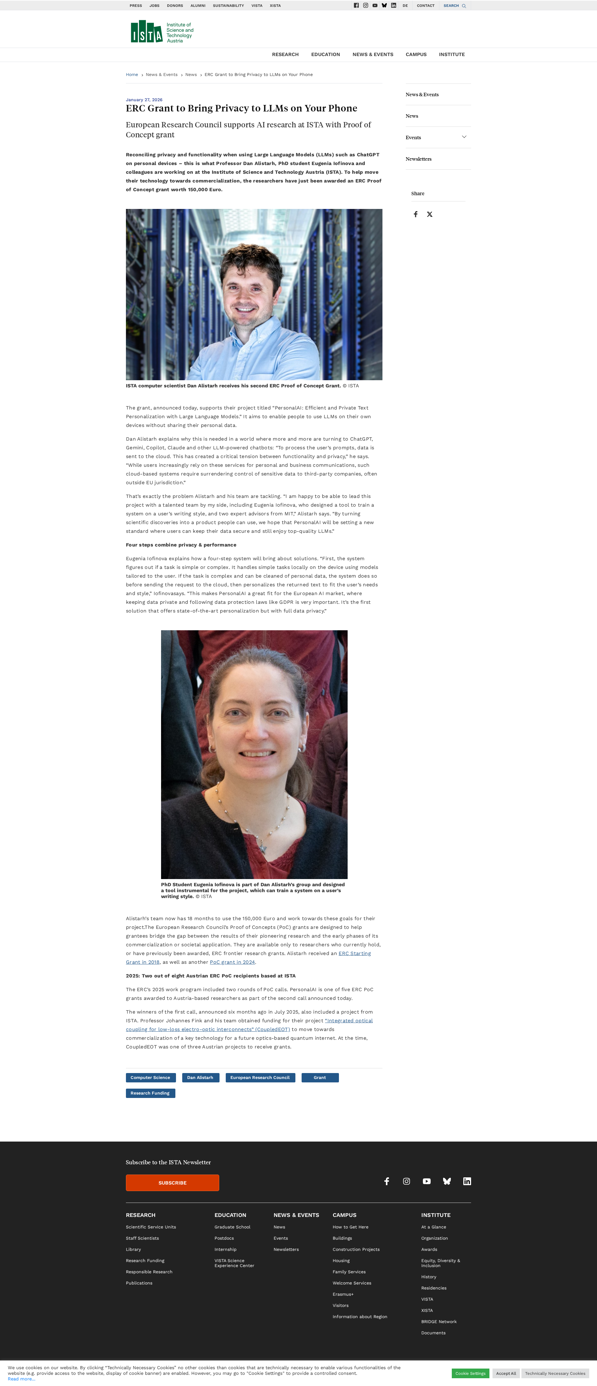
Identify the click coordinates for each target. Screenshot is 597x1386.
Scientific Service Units (151, 1226)
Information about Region (360, 1316)
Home (132, 74)
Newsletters (419, 158)
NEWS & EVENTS (373, 54)
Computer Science (150, 1077)
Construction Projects (356, 1249)
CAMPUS (416, 54)
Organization (434, 1238)
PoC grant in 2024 (232, 962)
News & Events (162, 74)
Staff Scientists (142, 1238)
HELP (388, 1372)
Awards (429, 1249)
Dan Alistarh (200, 1077)
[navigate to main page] (161, 29)
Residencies (434, 1287)
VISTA (257, 5)
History (428, 1276)
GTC (466, 1372)
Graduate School (232, 1226)
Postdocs (224, 1238)
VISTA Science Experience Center (234, 1263)
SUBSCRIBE (173, 1183)
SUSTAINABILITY (228, 5)
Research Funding (150, 1092)
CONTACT (426, 5)
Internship (226, 1249)
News (191, 74)
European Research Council (259, 1077)
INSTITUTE (452, 54)
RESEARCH (285, 54)
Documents (433, 1332)
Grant (320, 1077)
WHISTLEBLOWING (359, 1372)
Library (133, 1249)
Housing (341, 1260)
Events (413, 137)
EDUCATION (325, 54)
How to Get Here (350, 1226)
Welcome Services (352, 1282)
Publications (139, 1282)
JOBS (155, 5)
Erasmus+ (343, 1294)
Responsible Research (149, 1271)
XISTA (275, 5)
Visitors (341, 1305)
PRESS (136, 5)
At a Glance (433, 1226)
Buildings (342, 1238)
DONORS (175, 5)
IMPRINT (406, 1372)
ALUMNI (198, 5)
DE (405, 5)
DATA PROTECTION (438, 1372)
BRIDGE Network (439, 1321)
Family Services (349, 1271)
